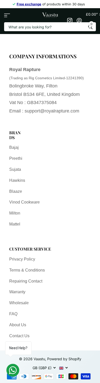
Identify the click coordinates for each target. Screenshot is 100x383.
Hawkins (17, 180)
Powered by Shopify (64, 359)
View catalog (7, 15)
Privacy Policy (22, 259)
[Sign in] (79, 20)
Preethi (15, 158)
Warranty (17, 292)
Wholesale (19, 303)
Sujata (15, 169)
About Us (17, 325)
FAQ (13, 314)
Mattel (14, 224)
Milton (14, 213)
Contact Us (19, 336)
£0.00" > (91, 19)
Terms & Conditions (27, 270)
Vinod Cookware (24, 202)
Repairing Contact (25, 281)
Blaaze (15, 191)
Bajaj (14, 147)
